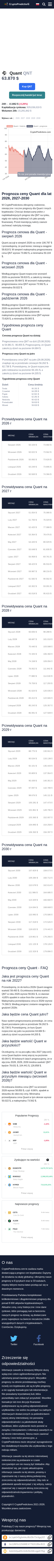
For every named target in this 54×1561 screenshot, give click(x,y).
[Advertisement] (27, 42)
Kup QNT (27, 86)
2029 (33, 118)
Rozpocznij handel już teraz (27, 95)
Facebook (39, 1344)
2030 (38, 118)
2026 (18, 118)
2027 (23, 118)
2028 (28, 118)
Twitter (14, 1344)
